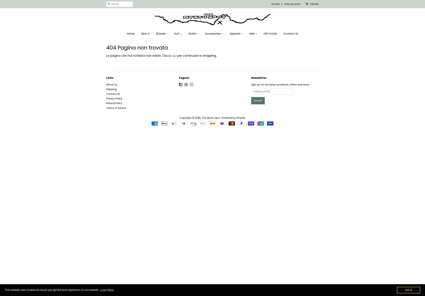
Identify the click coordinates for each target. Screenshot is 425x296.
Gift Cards (270, 34)
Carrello (314, 4)
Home (131, 34)
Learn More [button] (107, 290)
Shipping (111, 89)
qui (174, 56)
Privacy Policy (114, 98)
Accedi (275, 4)
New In (145, 34)
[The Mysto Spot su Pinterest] (186, 85)
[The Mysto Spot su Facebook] (181, 85)
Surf (177, 34)
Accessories (213, 34)
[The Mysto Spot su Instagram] (191, 85)
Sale (252, 34)
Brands (161, 34)
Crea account (292, 4)
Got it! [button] (408, 290)
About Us (111, 84)
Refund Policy (114, 103)
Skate (192, 34)
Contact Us (290, 34)
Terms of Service (116, 108)
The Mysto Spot (211, 117)
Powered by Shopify (233, 117)
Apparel (235, 34)
